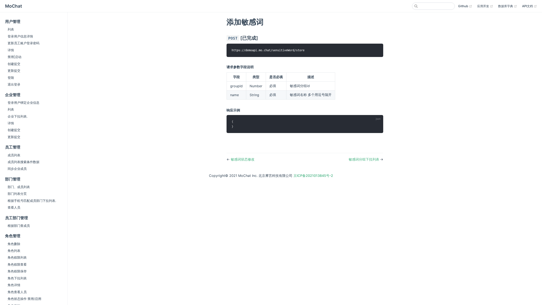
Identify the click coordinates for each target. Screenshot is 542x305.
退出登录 (14, 84)
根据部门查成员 (19, 226)
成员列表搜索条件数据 (23, 162)
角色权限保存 (17, 271)
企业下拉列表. (18, 116)
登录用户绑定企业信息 (23, 103)
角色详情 (14, 285)
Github (465, 6)
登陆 (11, 78)
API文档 (529, 6)
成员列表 (14, 155)
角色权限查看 (17, 264)
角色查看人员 (17, 292)
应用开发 (485, 6)
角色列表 (14, 251)
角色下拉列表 (17, 278)
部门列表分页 (17, 194)
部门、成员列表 (19, 187)
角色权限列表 (17, 257)
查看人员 (14, 207)
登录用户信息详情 (20, 36)
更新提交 (14, 71)
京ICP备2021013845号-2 (313, 175)
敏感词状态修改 (242, 159)
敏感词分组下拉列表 (364, 159)
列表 (11, 29)
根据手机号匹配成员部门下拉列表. (32, 201)
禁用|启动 (14, 57)
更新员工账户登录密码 (23, 43)
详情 (11, 50)
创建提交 (14, 64)
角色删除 (14, 244)
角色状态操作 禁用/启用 (24, 299)
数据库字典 (507, 6)
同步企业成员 (17, 169)
